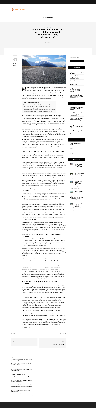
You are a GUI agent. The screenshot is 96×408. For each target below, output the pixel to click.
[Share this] (60, 333)
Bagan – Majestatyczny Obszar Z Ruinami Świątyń (21, 384)
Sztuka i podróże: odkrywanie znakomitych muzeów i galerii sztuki (76, 126)
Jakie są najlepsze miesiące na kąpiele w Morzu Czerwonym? (37, 106)
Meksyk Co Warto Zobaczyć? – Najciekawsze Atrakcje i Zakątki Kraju (76, 194)
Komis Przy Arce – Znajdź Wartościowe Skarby (79, 183)
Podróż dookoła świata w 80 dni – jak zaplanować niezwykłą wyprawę (76, 132)
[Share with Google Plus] (64, 333)
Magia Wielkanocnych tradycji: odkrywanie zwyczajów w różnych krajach (76, 114)
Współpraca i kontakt (48, 17)
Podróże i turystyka (48, 27)
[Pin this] (65, 333)
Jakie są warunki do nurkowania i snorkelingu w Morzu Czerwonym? (39, 109)
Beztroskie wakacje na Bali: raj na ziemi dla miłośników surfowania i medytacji (20, 377)
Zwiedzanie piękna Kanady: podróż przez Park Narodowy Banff (79, 164)
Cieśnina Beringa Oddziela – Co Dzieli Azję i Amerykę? (78, 204)
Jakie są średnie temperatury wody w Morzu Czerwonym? (36, 104)
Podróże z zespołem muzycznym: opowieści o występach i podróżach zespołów (21, 374)
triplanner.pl (15, 63)
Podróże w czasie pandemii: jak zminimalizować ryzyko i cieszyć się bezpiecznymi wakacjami (76, 120)
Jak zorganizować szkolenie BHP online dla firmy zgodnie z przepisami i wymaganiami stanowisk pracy (76, 82)
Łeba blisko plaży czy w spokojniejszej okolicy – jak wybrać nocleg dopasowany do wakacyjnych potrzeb (76, 96)
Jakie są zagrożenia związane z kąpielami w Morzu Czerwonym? (38, 111)
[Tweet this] (62, 333)
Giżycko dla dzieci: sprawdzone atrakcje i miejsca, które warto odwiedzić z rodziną (77, 77)
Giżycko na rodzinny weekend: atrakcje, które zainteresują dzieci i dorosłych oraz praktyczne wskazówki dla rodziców (76, 89)
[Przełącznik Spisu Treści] (53, 103)
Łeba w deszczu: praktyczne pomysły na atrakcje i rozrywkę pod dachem (77, 72)
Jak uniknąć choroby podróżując (79, 174)
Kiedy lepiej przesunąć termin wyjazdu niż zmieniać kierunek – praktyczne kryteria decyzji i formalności (22, 394)
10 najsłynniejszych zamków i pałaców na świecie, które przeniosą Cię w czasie (21, 360)
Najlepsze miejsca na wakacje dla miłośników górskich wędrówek (76, 108)
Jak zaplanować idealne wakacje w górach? (20, 367)
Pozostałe (72, 153)
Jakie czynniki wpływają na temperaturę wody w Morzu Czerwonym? (39, 108)
